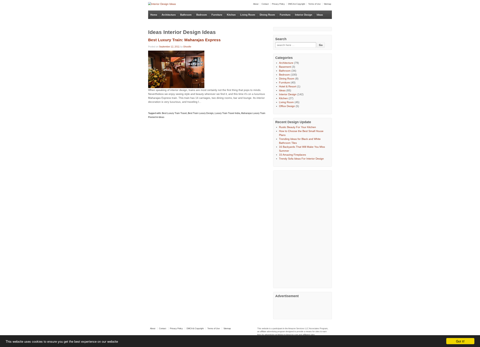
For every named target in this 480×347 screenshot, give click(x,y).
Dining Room (267, 14)
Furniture (217, 14)
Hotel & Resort (287, 86)
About (255, 4)
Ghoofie (187, 46)
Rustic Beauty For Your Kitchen (297, 127)
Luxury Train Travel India (227, 113)
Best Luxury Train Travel (174, 113)
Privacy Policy (278, 4)
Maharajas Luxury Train (253, 113)
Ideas (320, 14)
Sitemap (327, 4)
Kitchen (231, 14)
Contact (265, 4)
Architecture (169, 14)
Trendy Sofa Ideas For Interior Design (301, 158)
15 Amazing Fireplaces (292, 154)
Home (153, 14)
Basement (285, 66)
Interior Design (303, 14)
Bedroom (201, 14)
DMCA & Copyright (296, 4)
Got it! (460, 341)
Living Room (247, 14)
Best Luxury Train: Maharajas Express (184, 40)
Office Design (287, 106)
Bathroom (186, 14)
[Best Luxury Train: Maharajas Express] (176, 68)
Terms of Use (314, 4)
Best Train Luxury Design (201, 113)
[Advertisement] (303, 228)
